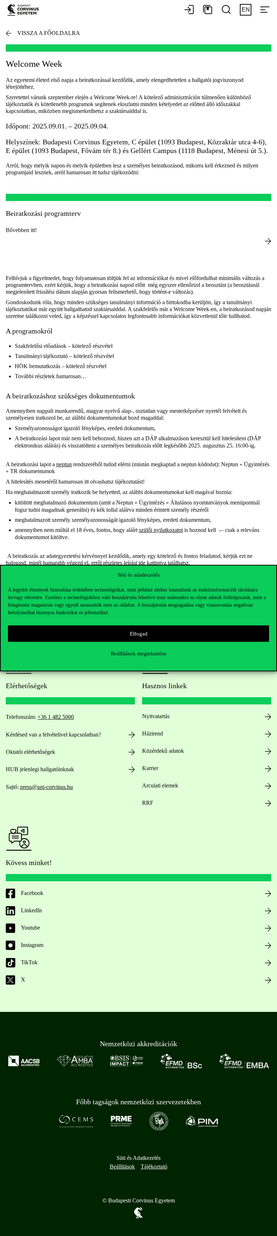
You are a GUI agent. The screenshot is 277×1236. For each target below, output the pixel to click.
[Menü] (264, 10)
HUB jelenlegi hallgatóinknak (40, 769)
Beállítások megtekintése (139, 653)
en (246, 9)
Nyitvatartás (156, 716)
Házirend (152, 733)
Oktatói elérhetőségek (30, 752)
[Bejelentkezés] (189, 10)
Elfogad (139, 634)
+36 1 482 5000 (56, 717)
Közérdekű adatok (163, 751)
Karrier (150, 768)
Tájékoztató (154, 1166)
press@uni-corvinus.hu (46, 787)
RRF (147, 803)
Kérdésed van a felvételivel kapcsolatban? (53, 734)
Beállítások (122, 1166)
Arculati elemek (160, 785)
